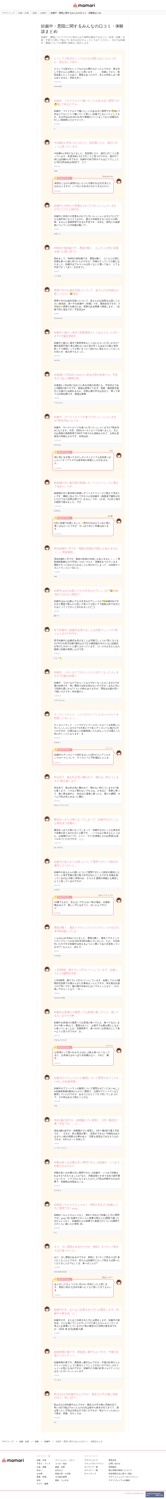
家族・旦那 (60, 1467)
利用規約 (112, 1467)
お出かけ (59, 1470)
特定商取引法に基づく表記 (120, 1474)
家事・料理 (41, 1477)
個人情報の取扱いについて (120, 1470)
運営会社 (112, 1460)
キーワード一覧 (91, 1467)
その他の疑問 (61, 1477)
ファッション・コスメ (65, 1460)
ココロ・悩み (61, 1463)
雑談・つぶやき (62, 1480)
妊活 (39, 1480)
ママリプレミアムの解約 (119, 1480)
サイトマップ (90, 1474)
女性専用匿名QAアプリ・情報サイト (84, 7)
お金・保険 (41, 1467)
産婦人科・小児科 (63, 1474)
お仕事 (39, 1474)
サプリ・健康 (42, 1484)
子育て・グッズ (43, 1463)
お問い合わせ (114, 1463)
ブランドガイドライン (94, 1463)
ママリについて (91, 1460)
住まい (39, 1470)
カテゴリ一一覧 (91, 1470)
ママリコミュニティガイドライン (123, 1477)
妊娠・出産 (41, 1460)
